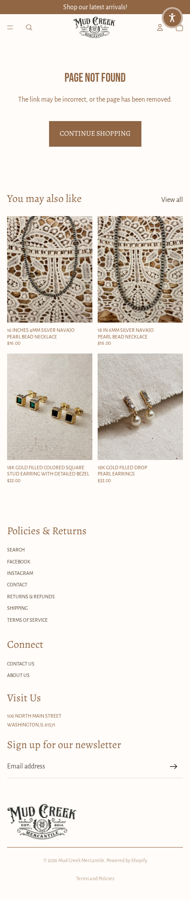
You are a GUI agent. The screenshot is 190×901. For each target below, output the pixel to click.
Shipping (17, 608)
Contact (17, 584)
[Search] (29, 27)
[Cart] (179, 27)
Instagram (20, 573)
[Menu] (10, 27)
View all (172, 199)
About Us (18, 675)
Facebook (18, 561)
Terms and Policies (95, 878)
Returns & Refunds (31, 596)
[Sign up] (173, 766)
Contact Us (20, 663)
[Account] (160, 27)
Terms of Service (27, 620)
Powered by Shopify (126, 860)
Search (16, 549)
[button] (172, 17)
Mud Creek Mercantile (81, 860)
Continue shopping (95, 133)
